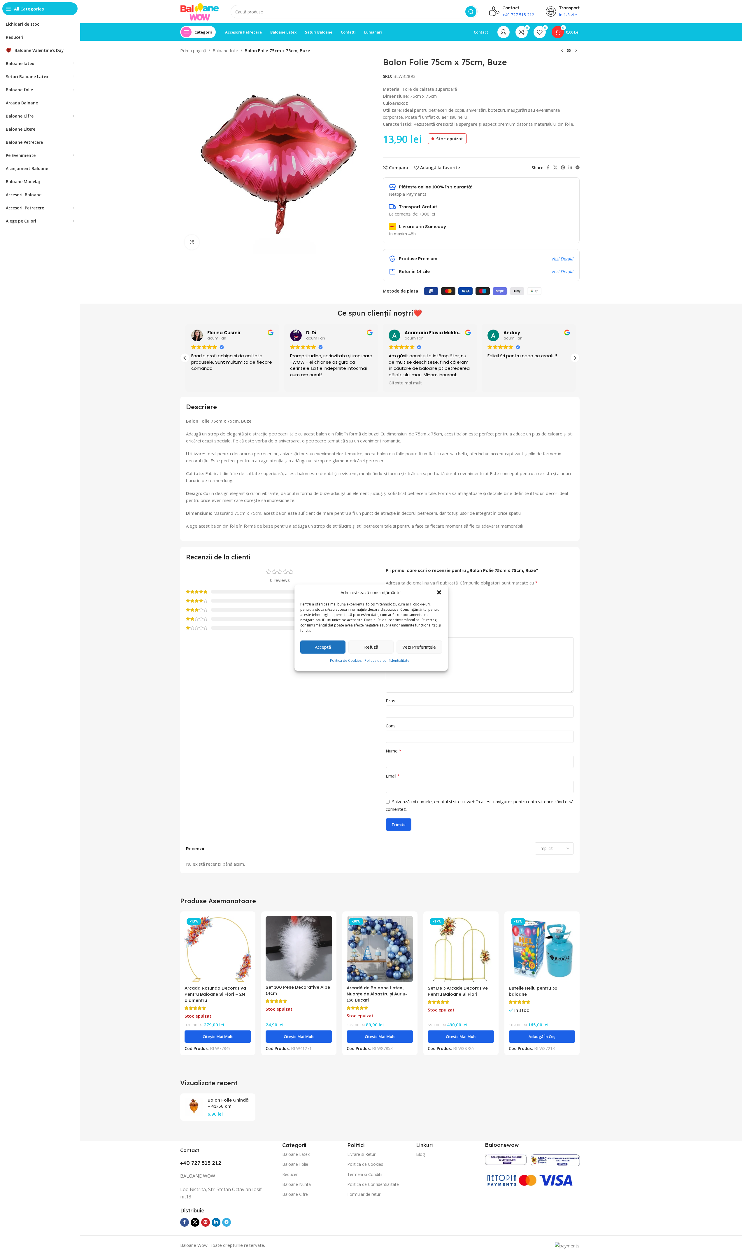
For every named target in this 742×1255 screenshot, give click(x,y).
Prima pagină (193, 50)
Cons (391, 726)
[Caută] (470, 11)
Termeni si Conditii (364, 1174)
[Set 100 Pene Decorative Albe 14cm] (299, 948)
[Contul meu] (503, 32)
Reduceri (290, 1174)
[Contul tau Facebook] (548, 167)
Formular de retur (363, 1194)
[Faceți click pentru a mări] (192, 242)
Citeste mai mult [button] (404, 383)
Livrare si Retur (361, 1154)
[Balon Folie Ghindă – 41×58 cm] (194, 1107)
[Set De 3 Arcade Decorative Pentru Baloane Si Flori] (461, 949)
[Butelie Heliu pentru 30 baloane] (542, 949)
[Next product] (576, 50)
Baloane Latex (296, 1154)
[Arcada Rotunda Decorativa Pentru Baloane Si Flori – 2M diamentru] (218, 949)
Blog (420, 1154)
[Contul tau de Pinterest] (563, 167)
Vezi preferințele (419, 647)
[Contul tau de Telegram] (577, 167)
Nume (393, 751)
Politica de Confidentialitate (373, 1184)
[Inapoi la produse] (569, 50)
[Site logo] (199, 11)
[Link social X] (555, 167)
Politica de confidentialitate (386, 660)
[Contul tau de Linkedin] (570, 167)
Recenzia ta (399, 632)
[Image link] (505, 1159)
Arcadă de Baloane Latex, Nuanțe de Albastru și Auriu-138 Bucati (377, 994)
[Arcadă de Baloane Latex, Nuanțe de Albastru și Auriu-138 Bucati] (380, 949)
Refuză (371, 647)
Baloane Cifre (295, 1194)
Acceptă (323, 647)
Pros (390, 700)
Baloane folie (225, 50)
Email (393, 776)
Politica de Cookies (346, 660)
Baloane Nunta (296, 1184)
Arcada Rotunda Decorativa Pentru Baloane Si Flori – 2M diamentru (215, 994)
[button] (439, 592)
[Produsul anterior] (562, 50)
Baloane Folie (295, 1164)
